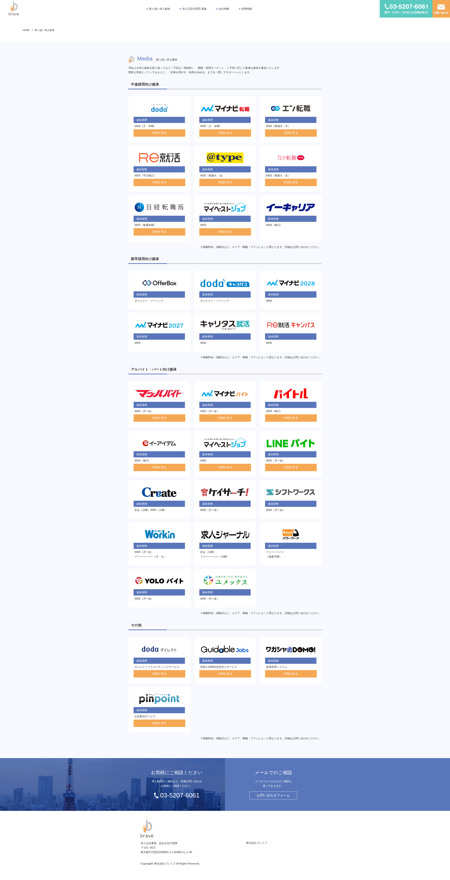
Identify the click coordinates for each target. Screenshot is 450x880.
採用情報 (246, 8)
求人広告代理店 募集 (194, 8)
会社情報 (224, 8)
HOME (26, 30)
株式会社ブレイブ (256, 842)
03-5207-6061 (180, 795)
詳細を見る (159, 132)
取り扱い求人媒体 (159, 8)
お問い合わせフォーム (273, 795)
